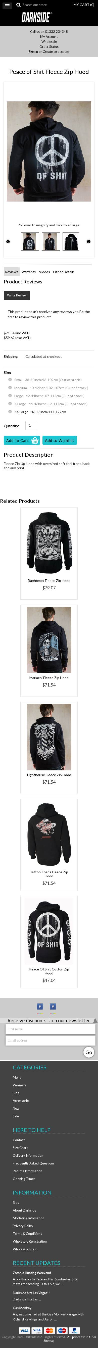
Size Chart (20, 1148)
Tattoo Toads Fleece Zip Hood (49, 874)
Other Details (64, 272)
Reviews (11, 272)
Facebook (55, 1008)
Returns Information (27, 1171)
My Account (49, 37)
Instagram (42, 1008)
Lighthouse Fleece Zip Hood (49, 775)
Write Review (17, 295)
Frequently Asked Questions (34, 1163)
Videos (44, 272)
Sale (16, 1116)
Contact (19, 1140)
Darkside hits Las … (27, 1299)
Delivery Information (28, 1155)
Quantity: (11, 426)
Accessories (21, 1101)
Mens (17, 1077)
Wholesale (49, 42)
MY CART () (84, 5)
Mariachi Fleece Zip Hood (49, 678)
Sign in (33, 52)
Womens (19, 1085)
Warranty (28, 272)
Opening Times (24, 1179)
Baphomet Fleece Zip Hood (49, 580)
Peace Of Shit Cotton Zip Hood (49, 971)
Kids (16, 1093)
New (16, 1108)
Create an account (56, 52)
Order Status (49, 47)
